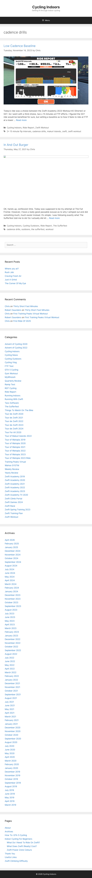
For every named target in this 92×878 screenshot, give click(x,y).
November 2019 (12, 775)
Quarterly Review (13, 381)
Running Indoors (12, 395)
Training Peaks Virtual (15, 462)
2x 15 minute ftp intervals (19, 131)
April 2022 (10, 668)
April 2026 (10, 540)
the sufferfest (37, 229)
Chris (7, 306)
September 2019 (13, 783)
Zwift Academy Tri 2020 (16, 495)
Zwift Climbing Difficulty (16, 861)
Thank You (10, 853)
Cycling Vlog (11, 362)
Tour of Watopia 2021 (15, 447)
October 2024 (11, 558)
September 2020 (13, 738)
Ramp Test (10, 384)
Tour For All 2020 (13, 432)
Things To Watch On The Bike (19, 410)
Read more (21, 120)
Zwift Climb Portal (13, 498)
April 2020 (10, 757)
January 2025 (11, 547)
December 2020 (12, 727)
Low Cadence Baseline (20, 46)
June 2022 (10, 661)
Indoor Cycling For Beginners (18, 839)
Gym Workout (11, 373)
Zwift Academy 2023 (15, 491)
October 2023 (11, 602)
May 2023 (9, 621)
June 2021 (10, 705)
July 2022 (9, 658)
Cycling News (11, 355)
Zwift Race (10, 506)
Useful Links (11, 857)
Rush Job (9, 272)
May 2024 (9, 577)
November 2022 (12, 643)
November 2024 (12, 554)
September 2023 (13, 606)
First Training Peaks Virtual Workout (30, 313)
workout (49, 229)
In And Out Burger (16, 145)
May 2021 (9, 709)
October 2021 (11, 691)
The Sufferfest (60, 226)
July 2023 (9, 613)
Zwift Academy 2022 (15, 487)
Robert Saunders (13, 310)
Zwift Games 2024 (14, 502)
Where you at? (12, 268)
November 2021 (12, 687)
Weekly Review (12, 469)
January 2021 (11, 724)
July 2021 (9, 702)
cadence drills (39, 131)
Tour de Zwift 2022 (14, 421)
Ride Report (28, 127)
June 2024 (10, 573)
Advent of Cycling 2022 (16, 347)
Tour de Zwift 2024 (14, 428)
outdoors (25, 229)
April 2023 (10, 624)
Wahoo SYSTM (12, 465)
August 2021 (11, 698)
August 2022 (11, 654)
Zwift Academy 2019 (15, 476)
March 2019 (10, 805)
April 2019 (9, 801)
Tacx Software (12, 403)
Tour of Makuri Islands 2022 (18, 436)
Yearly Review (11, 473)
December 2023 (12, 595)
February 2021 (12, 720)
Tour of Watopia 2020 (15, 443)
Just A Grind (11, 279)
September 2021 (13, 694)
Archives (9, 831)
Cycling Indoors (46, 7)
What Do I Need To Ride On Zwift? (23, 842)
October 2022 (11, 646)
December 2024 (12, 551)
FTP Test (9, 366)
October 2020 (11, 735)
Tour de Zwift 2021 (14, 417)
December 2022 (12, 639)
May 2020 (9, 753)
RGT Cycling (10, 388)
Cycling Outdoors (31, 226)
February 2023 (12, 632)
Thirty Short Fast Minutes (25, 306)
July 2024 (9, 569)
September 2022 (13, 650)
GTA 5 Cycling (11, 370)
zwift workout (74, 131)
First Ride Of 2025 (22, 321)
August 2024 (11, 565)
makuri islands (54, 131)
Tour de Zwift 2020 (14, 414)
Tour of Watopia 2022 (15, 450)
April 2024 (10, 580)
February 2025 (12, 543)
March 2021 (10, 716)
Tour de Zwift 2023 (14, 425)
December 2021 (12, 683)
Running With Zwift (14, 399)
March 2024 (10, 584)
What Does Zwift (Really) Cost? (22, 846)
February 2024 (12, 588)
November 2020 (12, 731)
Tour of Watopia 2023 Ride (18, 458)
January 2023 (11, 635)
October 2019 (11, 779)
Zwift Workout (42, 127)
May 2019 (9, 797)
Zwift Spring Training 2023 (17, 509)
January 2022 (11, 680)
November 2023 (12, 599)
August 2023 (11, 610)
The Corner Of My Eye (15, 283)
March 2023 (10, 628)
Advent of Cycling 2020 (16, 344)
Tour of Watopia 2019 (15, 440)
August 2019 (11, 786)
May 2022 (9, 665)
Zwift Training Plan (14, 513)
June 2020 (10, 749)
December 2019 (12, 772)
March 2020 (10, 761)
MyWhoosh (10, 377)
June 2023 (10, 617)
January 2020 (11, 768)
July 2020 (9, 746)
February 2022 (12, 676)
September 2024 (13, 562)
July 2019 (9, 790)
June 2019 (10, 794)
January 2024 (11, 591)
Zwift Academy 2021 (15, 484)
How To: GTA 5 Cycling (16, 835)
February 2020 (12, 764)
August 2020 (11, 742)
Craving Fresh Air (13, 276)
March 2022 (10, 672)
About (8, 828)
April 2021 (9, 713)
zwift (64, 131)
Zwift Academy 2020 (15, 480)
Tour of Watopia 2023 (15, 454)
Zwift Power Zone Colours (19, 850)
